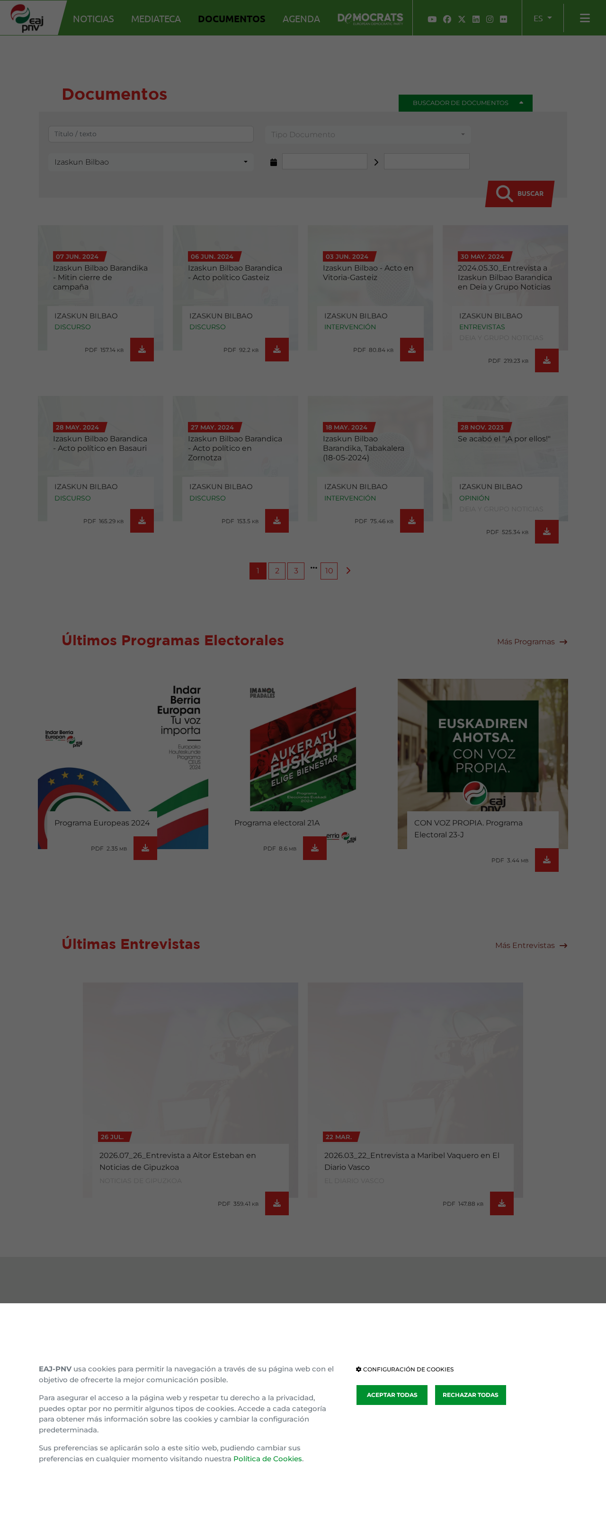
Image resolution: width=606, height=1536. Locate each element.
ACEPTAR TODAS (392, 1394)
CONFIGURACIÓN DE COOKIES (408, 1369)
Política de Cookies (267, 1458)
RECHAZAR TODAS (471, 1394)
